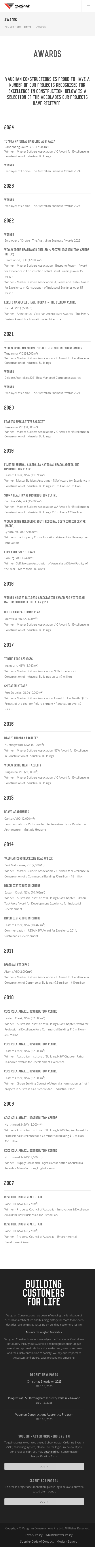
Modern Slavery (67, 1541)
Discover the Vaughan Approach (43, 1332)
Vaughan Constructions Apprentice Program (44, 1414)
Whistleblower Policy (59, 1535)
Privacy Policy (34, 1535)
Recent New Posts (44, 1374)
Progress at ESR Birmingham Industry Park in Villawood (44, 1398)
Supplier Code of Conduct (37, 1541)
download (50, 1452)
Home (28, 27)
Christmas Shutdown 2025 (44, 1381)
